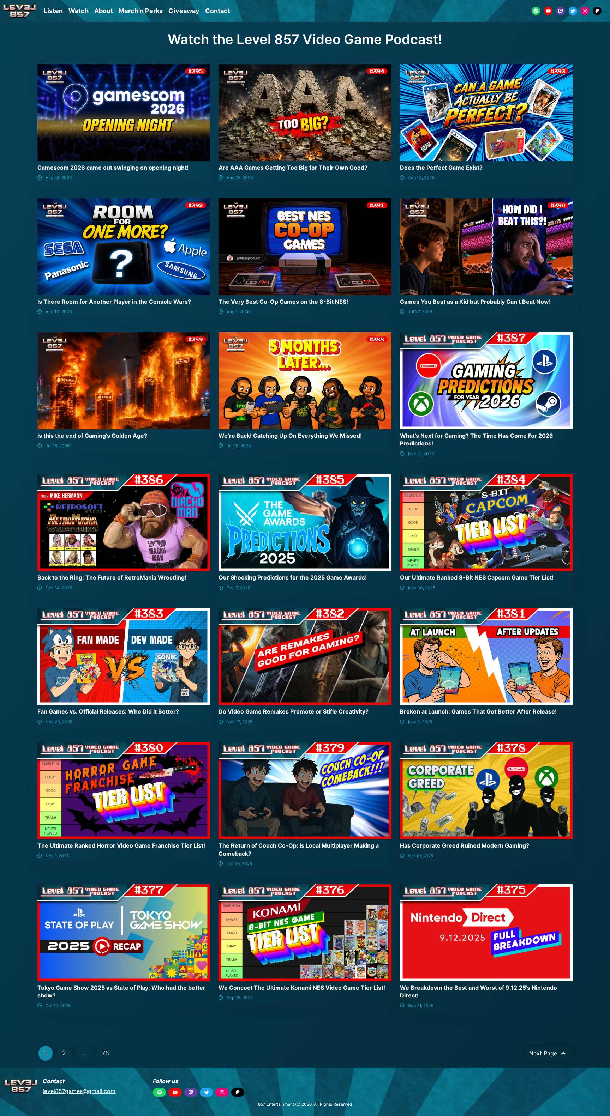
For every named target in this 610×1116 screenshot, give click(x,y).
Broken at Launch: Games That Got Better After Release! (478, 711)
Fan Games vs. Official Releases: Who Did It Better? (108, 711)
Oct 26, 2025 (239, 863)
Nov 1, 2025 (57, 856)
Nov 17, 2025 (239, 721)
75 (105, 1053)
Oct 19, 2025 (420, 856)
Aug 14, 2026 (421, 177)
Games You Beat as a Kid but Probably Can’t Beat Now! (475, 301)
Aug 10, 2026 (59, 311)
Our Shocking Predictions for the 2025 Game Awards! (293, 577)
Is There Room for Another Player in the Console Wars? (114, 301)
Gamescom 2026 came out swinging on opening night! (113, 167)
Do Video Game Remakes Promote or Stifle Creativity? (294, 711)
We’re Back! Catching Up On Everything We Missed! (290, 435)
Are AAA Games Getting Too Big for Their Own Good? (293, 167)
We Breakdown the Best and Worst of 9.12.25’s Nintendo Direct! (478, 991)
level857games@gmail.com (79, 1090)
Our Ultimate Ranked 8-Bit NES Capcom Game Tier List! (477, 577)
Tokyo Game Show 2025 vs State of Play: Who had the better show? (121, 991)
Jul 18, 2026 (58, 445)
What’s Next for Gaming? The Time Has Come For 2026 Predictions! (476, 439)
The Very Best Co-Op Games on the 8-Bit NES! (283, 301)
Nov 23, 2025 (59, 721)
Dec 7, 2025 (238, 587)
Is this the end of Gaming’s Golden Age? (92, 435)
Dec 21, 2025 (421, 453)
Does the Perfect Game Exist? (441, 167)
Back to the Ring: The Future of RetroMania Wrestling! (111, 577)
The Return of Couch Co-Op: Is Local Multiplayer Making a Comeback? (299, 849)
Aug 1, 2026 (238, 311)
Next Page (547, 1053)
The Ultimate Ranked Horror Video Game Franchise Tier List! (121, 845)
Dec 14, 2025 (59, 587)
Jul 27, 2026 (420, 311)
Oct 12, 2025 (58, 1005)
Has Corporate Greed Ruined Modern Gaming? (464, 845)
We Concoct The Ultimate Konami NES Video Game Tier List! (302, 987)
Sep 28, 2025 (240, 997)
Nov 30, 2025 (421, 587)
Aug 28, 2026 (59, 177)
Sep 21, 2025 (420, 1005)
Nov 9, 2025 (420, 721)
